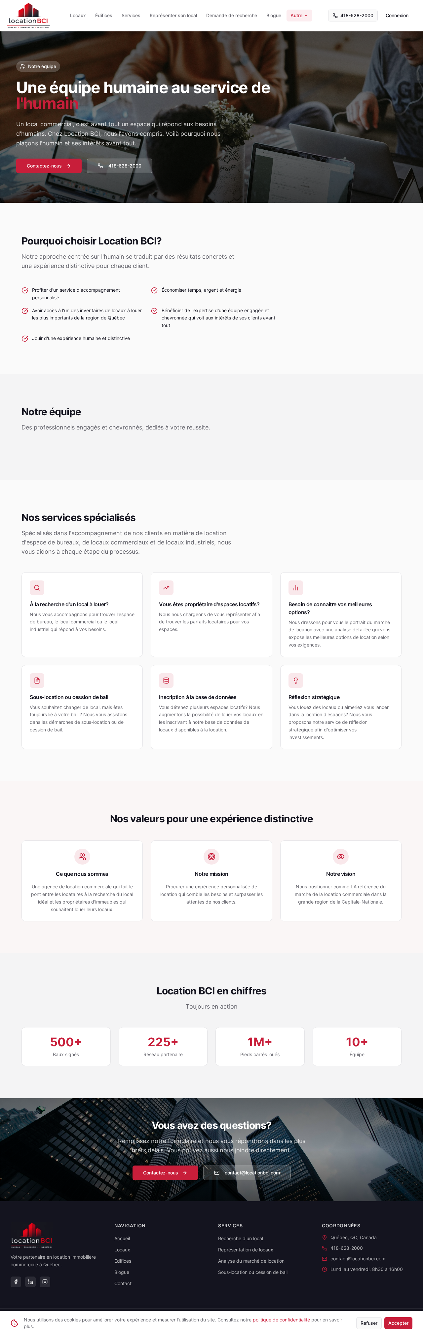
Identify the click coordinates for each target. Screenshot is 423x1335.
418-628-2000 (356, 15)
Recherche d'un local (240, 1238)
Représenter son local (173, 15)
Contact (123, 1283)
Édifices (103, 15)
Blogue (273, 15)
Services (131, 15)
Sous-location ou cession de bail (253, 1272)
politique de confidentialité (281, 1319)
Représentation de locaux (245, 1249)
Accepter (398, 1323)
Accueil (122, 1238)
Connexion (397, 15)
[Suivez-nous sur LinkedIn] (30, 1282)
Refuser (369, 1323)
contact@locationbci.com (252, 1172)
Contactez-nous (44, 165)
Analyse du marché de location (251, 1261)
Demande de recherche (231, 15)
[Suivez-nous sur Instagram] (45, 1282)
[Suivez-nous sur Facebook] (16, 1282)
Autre (296, 15)
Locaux (78, 15)
